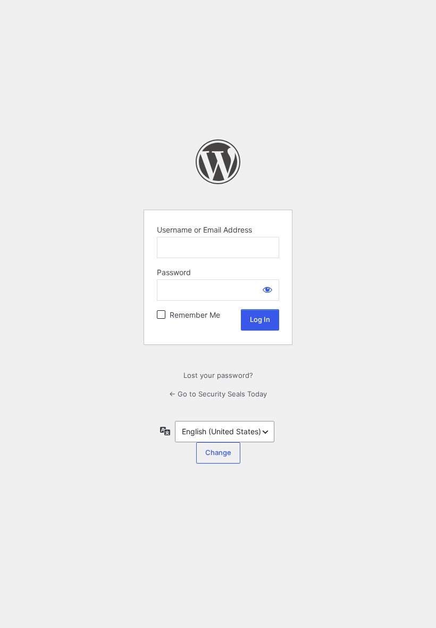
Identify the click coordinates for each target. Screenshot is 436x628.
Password (174, 272)
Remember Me (195, 314)
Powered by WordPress (218, 161)
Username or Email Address (204, 229)
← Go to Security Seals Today (218, 394)
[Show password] (267, 289)
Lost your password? (218, 375)
